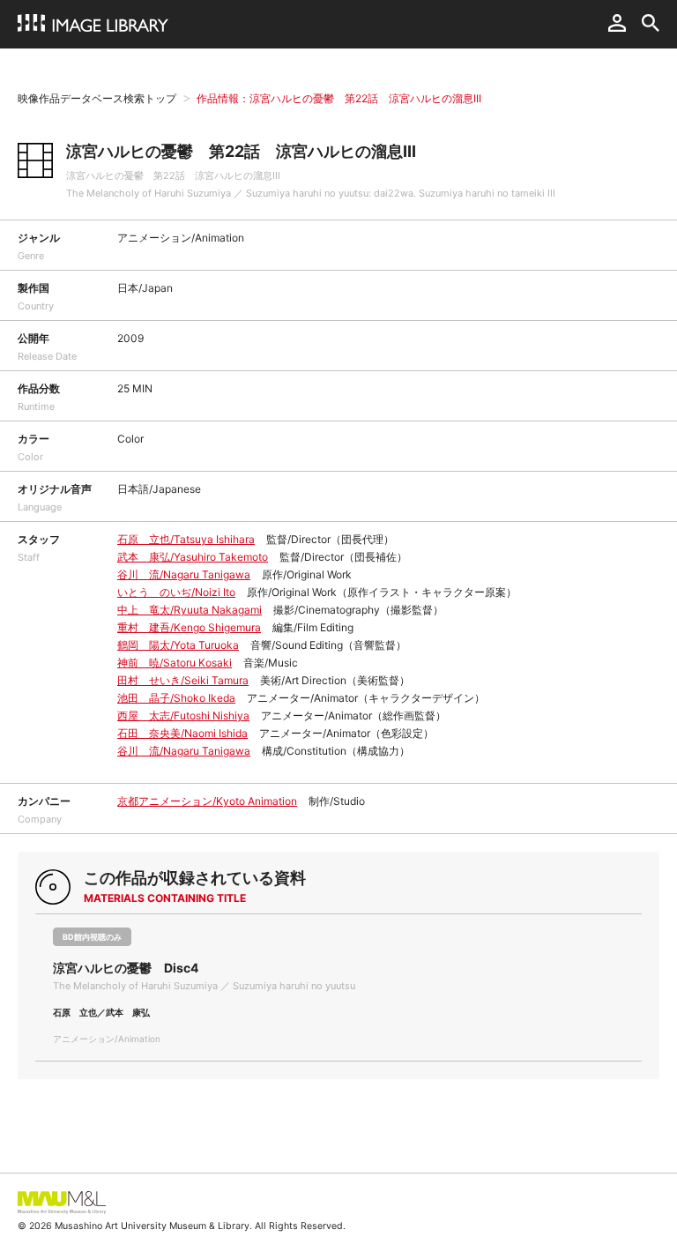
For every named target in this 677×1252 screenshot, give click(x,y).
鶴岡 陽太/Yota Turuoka (178, 645)
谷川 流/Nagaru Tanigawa (183, 574)
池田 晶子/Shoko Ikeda (176, 697)
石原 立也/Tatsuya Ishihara (186, 539)
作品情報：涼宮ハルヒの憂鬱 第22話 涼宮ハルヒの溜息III (339, 98)
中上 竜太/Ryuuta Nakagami (189, 609)
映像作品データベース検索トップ (97, 98)
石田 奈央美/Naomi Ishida (182, 733)
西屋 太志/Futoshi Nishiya (183, 715)
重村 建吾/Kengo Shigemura (189, 627)
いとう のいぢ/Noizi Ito (176, 592)
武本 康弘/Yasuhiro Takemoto (192, 556)
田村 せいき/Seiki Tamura (183, 680)
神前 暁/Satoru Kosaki (174, 662)
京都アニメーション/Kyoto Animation (207, 801)
